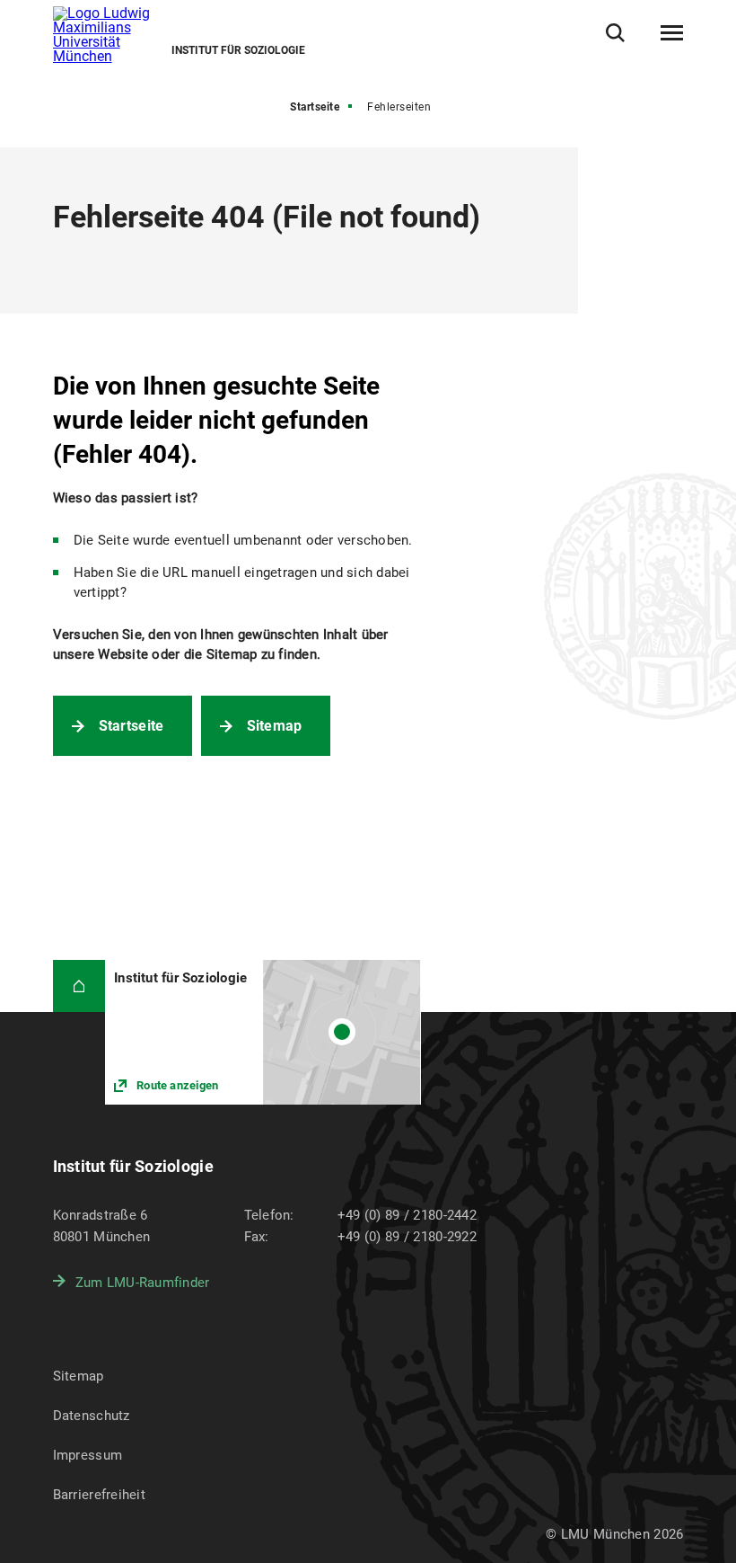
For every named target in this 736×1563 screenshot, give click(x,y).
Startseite (314, 107)
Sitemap (274, 725)
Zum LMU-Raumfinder (142, 1282)
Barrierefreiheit (99, 1495)
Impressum (88, 1455)
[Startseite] (79, 986)
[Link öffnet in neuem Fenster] (262, 1032)
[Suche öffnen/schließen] (615, 32)
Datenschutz (91, 1416)
